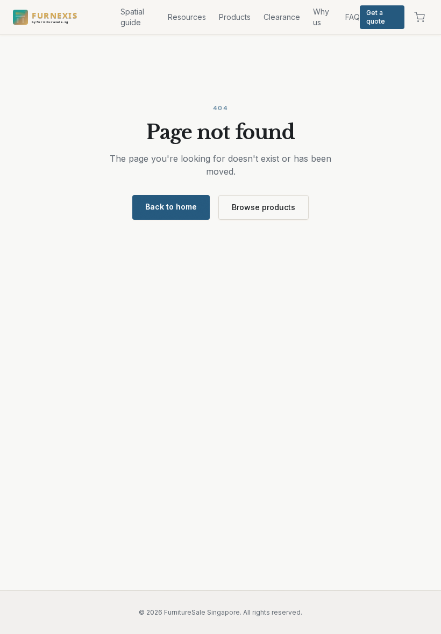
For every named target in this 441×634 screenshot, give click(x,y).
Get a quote (375, 17)
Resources (187, 16)
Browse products (263, 207)
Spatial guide (132, 17)
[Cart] (419, 17)
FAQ (352, 16)
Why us (321, 17)
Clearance (282, 16)
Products (235, 16)
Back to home (171, 206)
